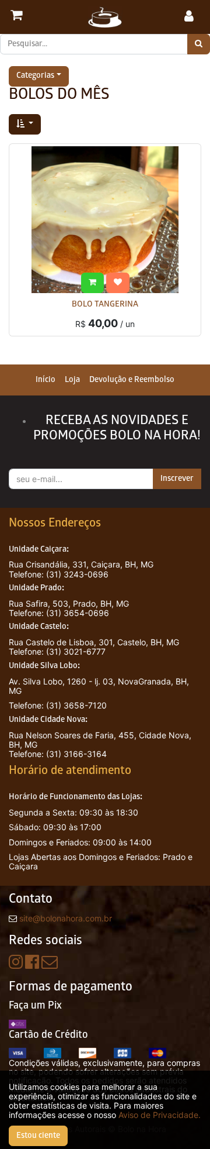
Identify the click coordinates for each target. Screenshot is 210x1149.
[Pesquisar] (198, 44)
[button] (25, 124)
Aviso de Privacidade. (159, 1115)
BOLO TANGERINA (105, 305)
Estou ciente (38, 1135)
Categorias (35, 76)
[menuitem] (45, 380)
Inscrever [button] (177, 478)
